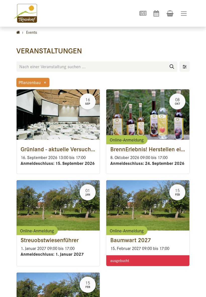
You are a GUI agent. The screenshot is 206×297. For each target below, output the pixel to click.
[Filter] (184, 66)
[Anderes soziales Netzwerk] (143, 13)
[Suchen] (171, 66)
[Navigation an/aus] (184, 13)
